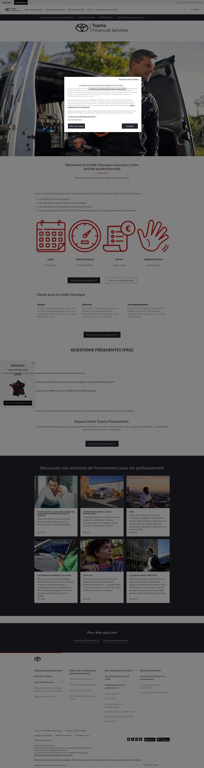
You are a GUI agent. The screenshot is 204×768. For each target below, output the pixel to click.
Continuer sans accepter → (129, 79)
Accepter (129, 126)
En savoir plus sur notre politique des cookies (81, 116)
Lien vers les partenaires (75, 119)
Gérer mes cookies (76, 126)
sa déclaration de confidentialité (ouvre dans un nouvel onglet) (107, 89)
